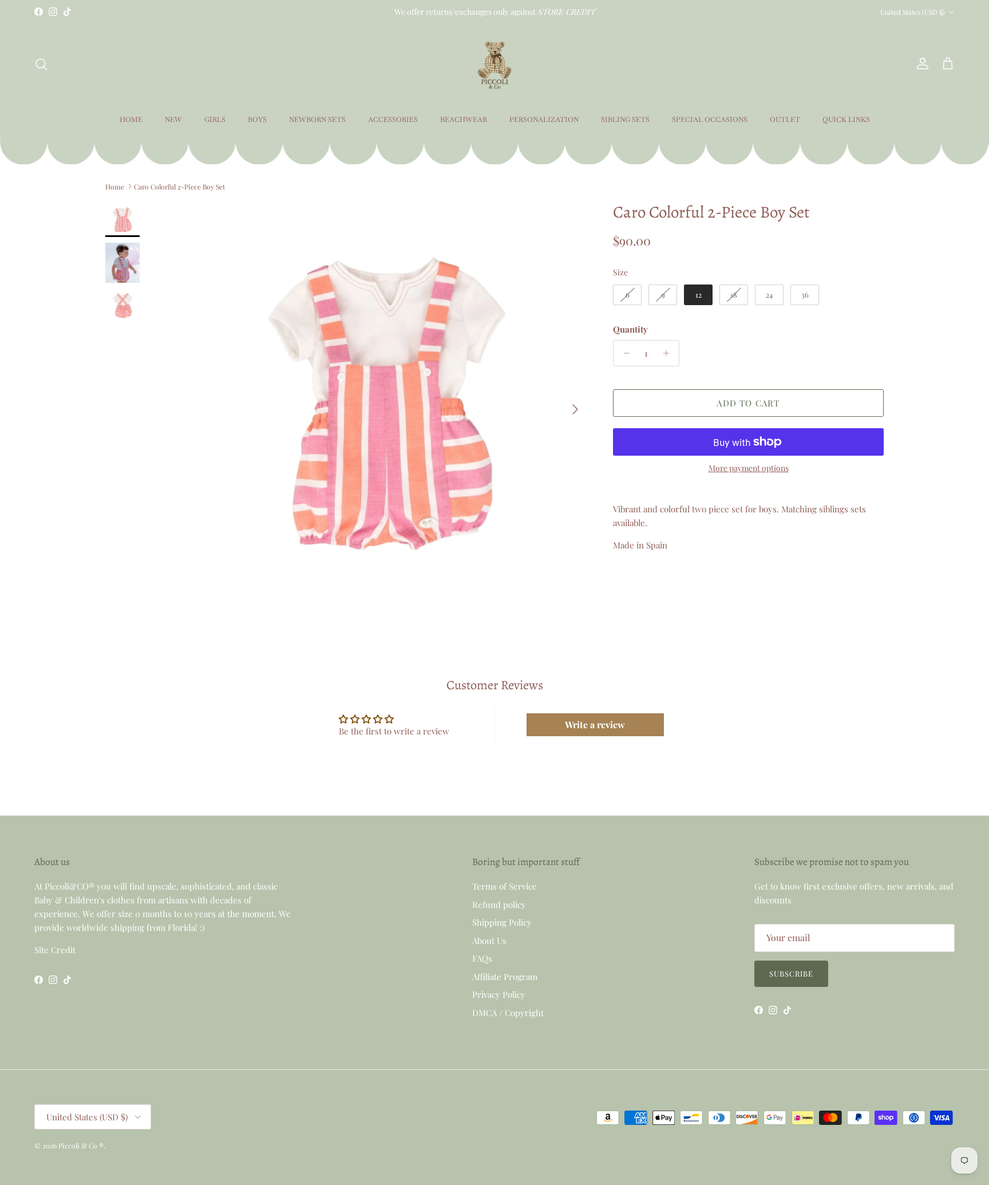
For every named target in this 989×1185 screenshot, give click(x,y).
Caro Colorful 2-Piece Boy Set (179, 186)
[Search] (41, 64)
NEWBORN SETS (317, 119)
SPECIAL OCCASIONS (709, 119)
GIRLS (215, 119)
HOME (131, 119)
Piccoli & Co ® (81, 1145)
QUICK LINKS (846, 119)
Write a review (595, 724)
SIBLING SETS (625, 119)
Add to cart (748, 403)
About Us (489, 940)
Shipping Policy (502, 922)
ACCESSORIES (393, 119)
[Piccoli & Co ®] (494, 63)
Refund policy (499, 904)
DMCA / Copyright (508, 1012)
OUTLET (785, 119)
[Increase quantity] (669, 353)
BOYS (257, 119)
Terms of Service (504, 886)
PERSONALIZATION (544, 119)
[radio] (627, 295)
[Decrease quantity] (624, 353)
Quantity (630, 329)
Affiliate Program (504, 976)
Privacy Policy (498, 994)
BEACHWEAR (463, 119)
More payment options (749, 468)
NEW (173, 119)
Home (114, 186)
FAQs (482, 958)
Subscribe (791, 973)
